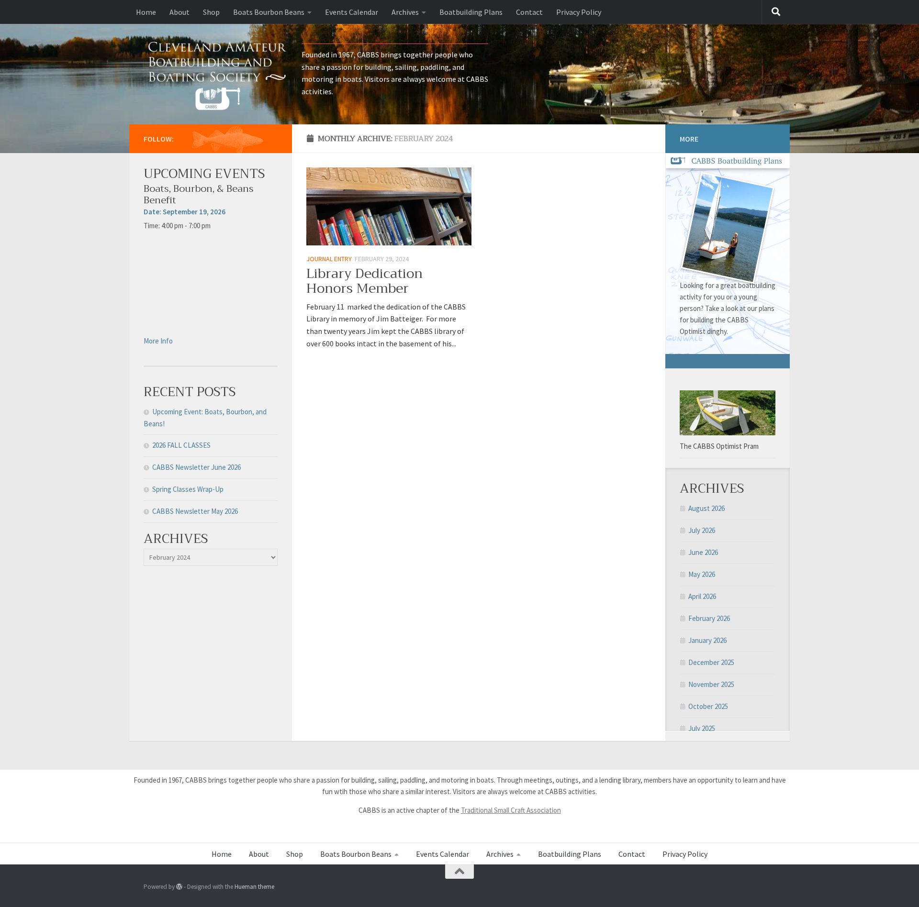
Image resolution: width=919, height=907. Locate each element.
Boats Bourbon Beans (268, 12)
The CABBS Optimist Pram (719, 446)
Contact (529, 12)
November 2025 (711, 684)
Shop (211, 12)
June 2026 (703, 552)
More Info (158, 340)
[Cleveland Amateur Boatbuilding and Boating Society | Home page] (218, 74)
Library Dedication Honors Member (364, 281)
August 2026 (706, 508)
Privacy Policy (578, 12)
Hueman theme (254, 887)
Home (146, 12)
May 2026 (701, 574)
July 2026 (701, 530)
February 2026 (709, 618)
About (179, 12)
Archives (405, 12)
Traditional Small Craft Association (511, 810)
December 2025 (711, 662)
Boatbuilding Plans (471, 12)
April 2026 (702, 596)
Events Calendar (351, 12)
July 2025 (701, 728)
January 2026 (707, 640)
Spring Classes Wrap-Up (188, 489)
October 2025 (708, 706)
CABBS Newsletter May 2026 (195, 511)
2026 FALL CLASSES (181, 445)
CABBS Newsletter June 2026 (196, 467)
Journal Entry (329, 258)
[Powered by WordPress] (179, 887)
